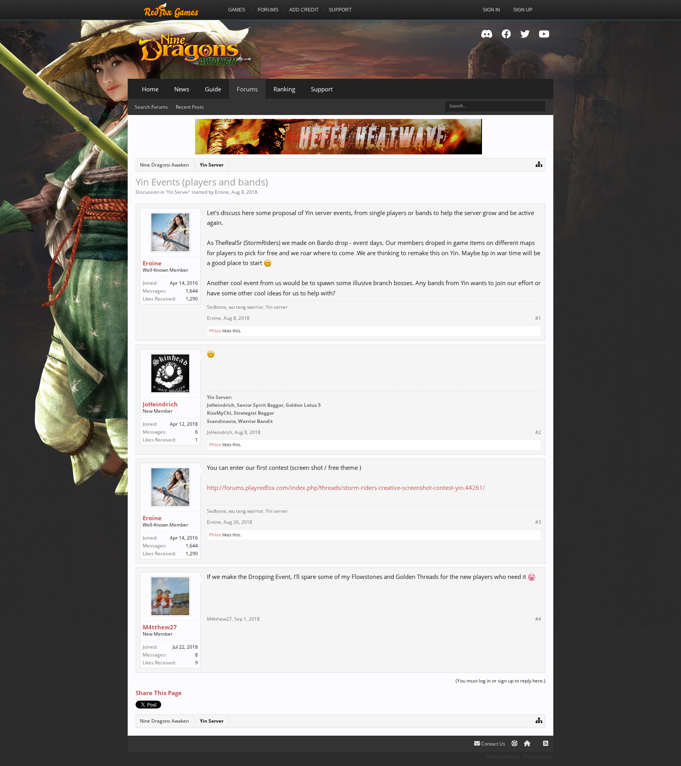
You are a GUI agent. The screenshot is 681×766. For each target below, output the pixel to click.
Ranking (284, 89)
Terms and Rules (502, 756)
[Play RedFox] (171, 10)
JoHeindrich (160, 404)
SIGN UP (522, 10)
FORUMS (268, 10)
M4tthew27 (160, 627)
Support (322, 89)
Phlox (215, 331)
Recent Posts (190, 107)
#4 (538, 619)
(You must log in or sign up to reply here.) (500, 680)
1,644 (192, 290)
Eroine (222, 192)
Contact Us (492, 743)
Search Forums (151, 107)
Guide (213, 89)
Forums (247, 89)
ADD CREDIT (303, 10)
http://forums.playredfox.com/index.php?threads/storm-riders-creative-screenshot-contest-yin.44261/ (346, 488)
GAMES (236, 10)
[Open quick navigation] (539, 164)
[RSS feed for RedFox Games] (545, 743)
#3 (538, 522)
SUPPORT (340, 10)
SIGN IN (491, 10)
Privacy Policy (537, 756)
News (181, 89)
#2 (538, 432)
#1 (538, 318)
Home (150, 89)
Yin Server (178, 192)
